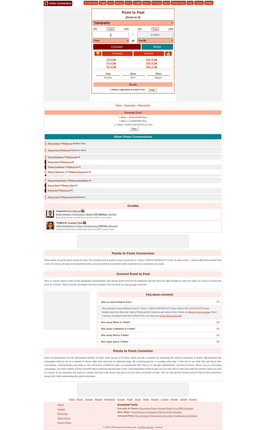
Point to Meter (54, 143)
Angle (103, 3)
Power (146, 3)
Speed (166, 3)
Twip (107, 73)
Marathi (98, 399)
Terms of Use (64, 418)
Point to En (52, 190)
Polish (130, 399)
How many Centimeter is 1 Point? (118, 328)
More (157, 46)
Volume (199, 3)
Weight (208, 3)
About (61, 404)
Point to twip (67, 197)
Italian (146, 399)
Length (137, 3)
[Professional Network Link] (82, 211)
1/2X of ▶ (151, 59)
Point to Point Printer (57, 180)
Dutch (138, 399)
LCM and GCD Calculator (169, 412)
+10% (126, 29)
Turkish (183, 399)
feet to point (131, 284)
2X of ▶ (111, 59)
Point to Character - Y (57, 172)
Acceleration (91, 3)
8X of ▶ (111, 67)
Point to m (67, 143)
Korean (193, 399)
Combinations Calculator (185, 416)
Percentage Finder (148, 408)
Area (110, 3)
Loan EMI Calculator (183, 408)
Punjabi (174, 399)
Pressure (156, 3)
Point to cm (73, 167)
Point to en (65, 190)
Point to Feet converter (199, 312)
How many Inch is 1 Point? (114, 341)
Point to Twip (53, 197)
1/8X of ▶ (151, 67)
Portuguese (109, 399)
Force (128, 3)
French (79, 399)
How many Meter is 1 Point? (115, 322)
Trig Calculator (142, 416)
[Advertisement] (67, 54)
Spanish (89, 399)
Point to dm (72, 157)
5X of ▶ (111, 63)
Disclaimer (63, 413)
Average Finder (165, 408)
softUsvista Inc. (146, 427)
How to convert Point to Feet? (116, 302)
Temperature (178, 3)
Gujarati (165, 399)
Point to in (66, 162)
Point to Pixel (53, 185)
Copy (110, 29)
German (121, 399)
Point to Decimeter (56, 157)
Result (133, 84)
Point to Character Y (79, 172)
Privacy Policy (64, 422)
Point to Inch (53, 162)
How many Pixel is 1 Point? (115, 335)
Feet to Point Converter (171, 316)
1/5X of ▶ (151, 63)
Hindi (71, 399)
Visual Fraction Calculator (143, 412)
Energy (119, 3)
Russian (155, 399)
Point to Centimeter (56, 167)
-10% (95, 29)
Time (190, 3)
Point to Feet (53, 150)
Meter (133, 73)
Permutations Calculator (161, 416)
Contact (61, 409)
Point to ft (66, 150)
